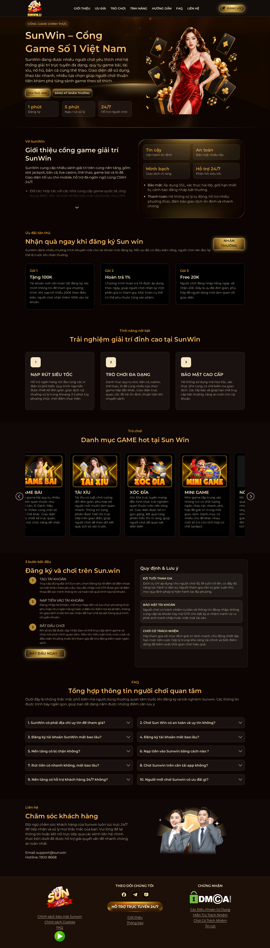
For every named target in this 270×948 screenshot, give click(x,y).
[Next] (250, 496)
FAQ (179, 8)
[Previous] (19, 496)
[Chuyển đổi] (128, 723)
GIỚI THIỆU (82, 8)
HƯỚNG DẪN (161, 8)
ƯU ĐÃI (100, 8)
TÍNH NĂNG (138, 8)
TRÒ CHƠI (118, 8)
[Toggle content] (77, 209)
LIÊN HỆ (193, 8)
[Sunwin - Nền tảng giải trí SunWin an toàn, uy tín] (46, 8)
